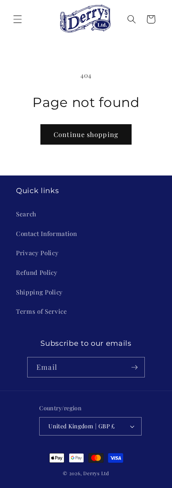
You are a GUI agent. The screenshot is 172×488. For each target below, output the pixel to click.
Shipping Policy (39, 292)
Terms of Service (41, 311)
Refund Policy (37, 272)
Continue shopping (86, 134)
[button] (17, 19)
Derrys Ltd (96, 473)
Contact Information (46, 233)
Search (26, 214)
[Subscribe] (134, 367)
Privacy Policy (37, 252)
